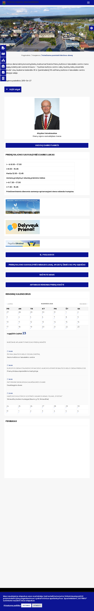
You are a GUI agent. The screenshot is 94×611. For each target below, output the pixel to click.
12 (31, 322)
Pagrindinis (25, 55)
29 (31, 312)
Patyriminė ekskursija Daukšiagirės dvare (26, 382)
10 (8, 322)
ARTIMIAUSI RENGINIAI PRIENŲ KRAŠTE (47, 284)
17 (7, 327)
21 (55, 327)
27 (8, 312)
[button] (91, 28)
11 (19, 322)
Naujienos (36, 55)
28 (19, 312)
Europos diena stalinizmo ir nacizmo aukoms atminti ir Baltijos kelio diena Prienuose (46, 368)
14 (55, 322)
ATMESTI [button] (37, 605)
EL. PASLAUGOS (47, 254)
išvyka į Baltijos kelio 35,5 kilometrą (23, 354)
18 (19, 327)
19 (31, 327)
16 (78, 322)
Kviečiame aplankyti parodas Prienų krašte (26, 342)
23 (78, 327)
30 (43, 312)
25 (19, 406)
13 (43, 322)
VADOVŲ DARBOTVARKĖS (47, 145)
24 (8, 406)
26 (31, 406)
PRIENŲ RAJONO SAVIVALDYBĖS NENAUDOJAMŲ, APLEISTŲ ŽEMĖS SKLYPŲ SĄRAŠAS (47, 264)
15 (66, 322)
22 (67, 327)
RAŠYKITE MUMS (47, 274)
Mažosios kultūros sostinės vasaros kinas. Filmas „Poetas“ (34, 396)
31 (55, 312)
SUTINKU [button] (26, 605)
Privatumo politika (12, 605)
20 (43, 327)
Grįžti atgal (14, 89)
